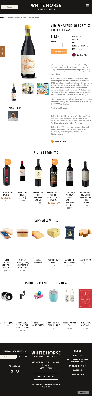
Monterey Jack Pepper (54, 261)
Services (77, 355)
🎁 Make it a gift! (59, 141)
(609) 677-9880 (46, 368)
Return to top (83, 393)
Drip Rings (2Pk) (6, 322)
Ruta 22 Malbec (7, 192)
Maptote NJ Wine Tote (69, 324)
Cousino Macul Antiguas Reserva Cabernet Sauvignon (70, 197)
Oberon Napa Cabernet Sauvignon (38, 195)
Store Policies (77, 366)
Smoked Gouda (85, 260)
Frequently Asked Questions (77, 361)
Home (2, 17)
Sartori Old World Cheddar (70, 261)
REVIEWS (3, 51)
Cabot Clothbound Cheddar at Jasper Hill (6, 264)
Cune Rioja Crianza (22, 193)
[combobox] (9, 7)
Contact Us (77, 374)
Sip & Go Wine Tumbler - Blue (54, 324)
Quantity (54, 41)
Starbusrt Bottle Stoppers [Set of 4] (38, 325)
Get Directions (46, 376)
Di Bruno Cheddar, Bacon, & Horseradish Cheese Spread (22, 264)
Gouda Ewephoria (38, 261)
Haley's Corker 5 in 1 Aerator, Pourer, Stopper (22, 325)
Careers (77, 370)
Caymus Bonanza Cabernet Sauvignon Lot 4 (53, 195)
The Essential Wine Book (85, 324)
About (77, 351)
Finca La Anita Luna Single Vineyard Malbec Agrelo (85, 196)
